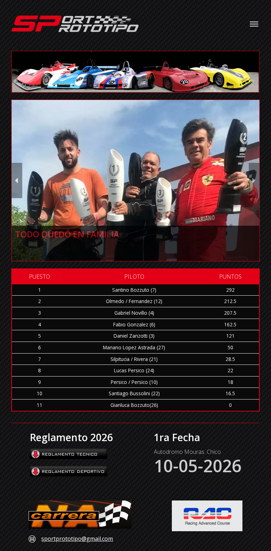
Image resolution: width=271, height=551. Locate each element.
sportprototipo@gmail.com (77, 539)
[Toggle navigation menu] (254, 24)
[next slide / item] (254, 180)
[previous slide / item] (17, 180)
